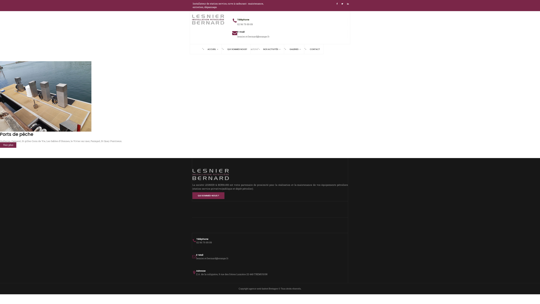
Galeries (294, 49)
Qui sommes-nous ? (208, 195)
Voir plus (8, 144)
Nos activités (270, 49)
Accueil (212, 49)
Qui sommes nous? (237, 49)
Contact (315, 49)
